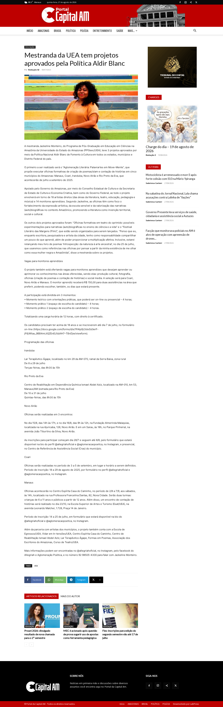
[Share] (190, 2)
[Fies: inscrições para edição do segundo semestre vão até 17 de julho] (120, 615)
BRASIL (57, 31)
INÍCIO (30, 31)
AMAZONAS (43, 31)
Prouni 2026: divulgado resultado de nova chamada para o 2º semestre (39, 634)
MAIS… (131, 31)
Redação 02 (33, 69)
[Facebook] (180, 2)
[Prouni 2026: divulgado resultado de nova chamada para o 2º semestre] (42, 615)
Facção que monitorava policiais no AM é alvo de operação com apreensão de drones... (170, 234)
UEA (36, 565)
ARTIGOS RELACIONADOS (41, 596)
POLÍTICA (71, 31)
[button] (195, 31)
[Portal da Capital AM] (111, 16)
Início (122, 704)
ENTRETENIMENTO (102, 31)
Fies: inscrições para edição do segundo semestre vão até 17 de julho (120, 634)
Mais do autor (70, 596)
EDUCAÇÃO (30, 47)
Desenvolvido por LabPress (186, 704)
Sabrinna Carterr (154, 183)
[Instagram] (185, 2)
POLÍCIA (84, 31)
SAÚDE (119, 31)
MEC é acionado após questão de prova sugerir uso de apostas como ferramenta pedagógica (80, 634)
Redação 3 (151, 155)
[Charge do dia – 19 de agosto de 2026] (172, 123)
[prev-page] (26, 645)
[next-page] (32, 645)
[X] (196, 2)
